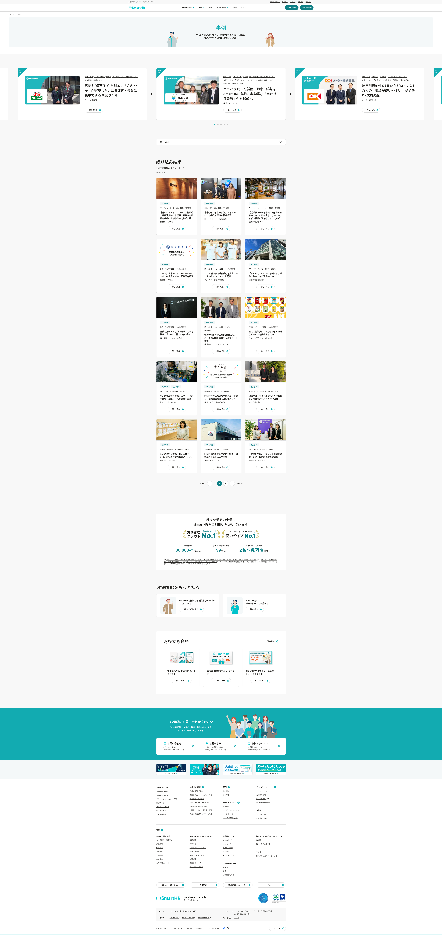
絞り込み (164, 142)
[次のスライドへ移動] (290, 94)
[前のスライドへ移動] (152, 94)
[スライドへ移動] (214, 124)
